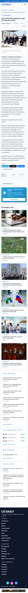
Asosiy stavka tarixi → (8, 458)
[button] (22, 4)
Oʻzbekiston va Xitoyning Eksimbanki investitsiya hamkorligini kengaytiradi (12, 490)
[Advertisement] (14, 591)
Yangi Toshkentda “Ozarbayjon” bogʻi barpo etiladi (13, 484)
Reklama (3, 556)
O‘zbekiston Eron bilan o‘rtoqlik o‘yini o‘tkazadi (12, 469)
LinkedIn (3, 574)
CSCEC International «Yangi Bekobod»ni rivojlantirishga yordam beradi (13, 398)
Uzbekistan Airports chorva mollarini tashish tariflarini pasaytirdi (12, 378)
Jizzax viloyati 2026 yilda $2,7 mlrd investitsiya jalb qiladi (12, 391)
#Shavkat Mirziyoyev (8, 183)
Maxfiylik (3, 551)
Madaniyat (4, 530)
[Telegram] (7, 583)
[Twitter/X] (20, 583)
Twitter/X (14, 166)
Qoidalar (3, 549)
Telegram (6, 166)
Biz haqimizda (5, 546)
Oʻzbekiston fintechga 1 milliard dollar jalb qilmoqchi (14, 497)
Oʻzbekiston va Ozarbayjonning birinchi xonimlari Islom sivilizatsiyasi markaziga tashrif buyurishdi (13, 476)
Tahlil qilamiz (24, 1)
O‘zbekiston (11, 10)
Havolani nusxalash (8, 169)
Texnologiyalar (5, 528)
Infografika (7, 1)
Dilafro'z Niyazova (6, 23)
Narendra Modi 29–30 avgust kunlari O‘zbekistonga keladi (12, 411)
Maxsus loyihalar (15, 1)
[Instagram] (11, 583)
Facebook (21, 166)
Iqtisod (3, 523)
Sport (3, 533)
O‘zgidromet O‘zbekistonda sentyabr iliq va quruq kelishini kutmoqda (13, 405)
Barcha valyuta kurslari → (9, 444)
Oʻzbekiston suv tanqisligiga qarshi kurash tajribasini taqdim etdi (12, 385)
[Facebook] (16, 583)
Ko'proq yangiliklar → (8, 424)
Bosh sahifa (4, 10)
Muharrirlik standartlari (8, 558)
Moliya (3, 526)
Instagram (4, 567)
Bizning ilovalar (5, 553)
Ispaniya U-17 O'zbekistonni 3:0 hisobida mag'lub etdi (13, 418)
